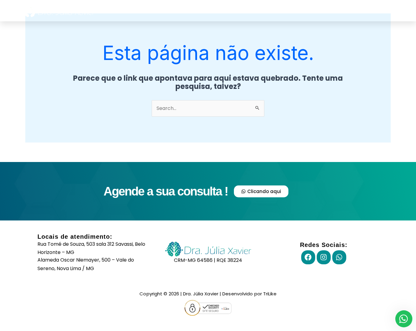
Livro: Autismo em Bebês (368, 10)
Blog (259, 10)
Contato (287, 10)
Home (234, 10)
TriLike (270, 294)
